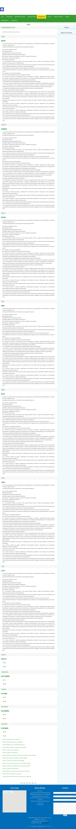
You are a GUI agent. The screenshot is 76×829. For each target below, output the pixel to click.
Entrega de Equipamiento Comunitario (40, 796)
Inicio (2, 16)
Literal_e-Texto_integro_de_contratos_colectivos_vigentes (14, 758)
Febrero (3, 125)
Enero (3, 36)
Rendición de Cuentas (20, 16)
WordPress (34, 826)
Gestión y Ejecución (58, 16)
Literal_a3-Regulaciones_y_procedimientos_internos (13, 744)
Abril (2, 301)
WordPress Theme (41, 826)
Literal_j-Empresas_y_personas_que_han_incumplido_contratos (16, 771)
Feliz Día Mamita (40, 804)
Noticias (67, 16)
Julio (2, 566)
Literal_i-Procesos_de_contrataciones (10, 768)
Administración (4, 20)
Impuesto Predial (31, 16)
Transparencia (41, 16)
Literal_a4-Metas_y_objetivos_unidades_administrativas (14, 747)
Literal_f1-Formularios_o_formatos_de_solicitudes (13, 760)
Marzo (3, 213)
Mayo (3, 390)
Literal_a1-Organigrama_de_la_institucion (11, 739)
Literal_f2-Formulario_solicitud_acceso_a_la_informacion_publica (16, 763)
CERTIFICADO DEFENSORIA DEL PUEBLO (11, 32)
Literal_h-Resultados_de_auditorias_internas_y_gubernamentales (16, 765)
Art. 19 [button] (4, 662)
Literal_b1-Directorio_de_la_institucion (10, 750)
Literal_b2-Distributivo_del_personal (10, 752)
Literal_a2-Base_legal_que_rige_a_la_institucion (12, 742)
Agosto (3, 655)
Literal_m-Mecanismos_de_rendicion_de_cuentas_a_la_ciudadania (16, 776)
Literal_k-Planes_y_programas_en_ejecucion (11, 773)
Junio (3, 478)
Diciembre (4, 724)
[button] (2, 9)
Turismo (49, 16)
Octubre (3, 689)
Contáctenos (14, 20)
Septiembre (4, 672)
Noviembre (4, 707)
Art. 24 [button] (4, 666)
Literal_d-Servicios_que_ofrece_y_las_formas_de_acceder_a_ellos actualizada (19, 755)
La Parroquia (9, 16)
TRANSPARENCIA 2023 (8, 28)
